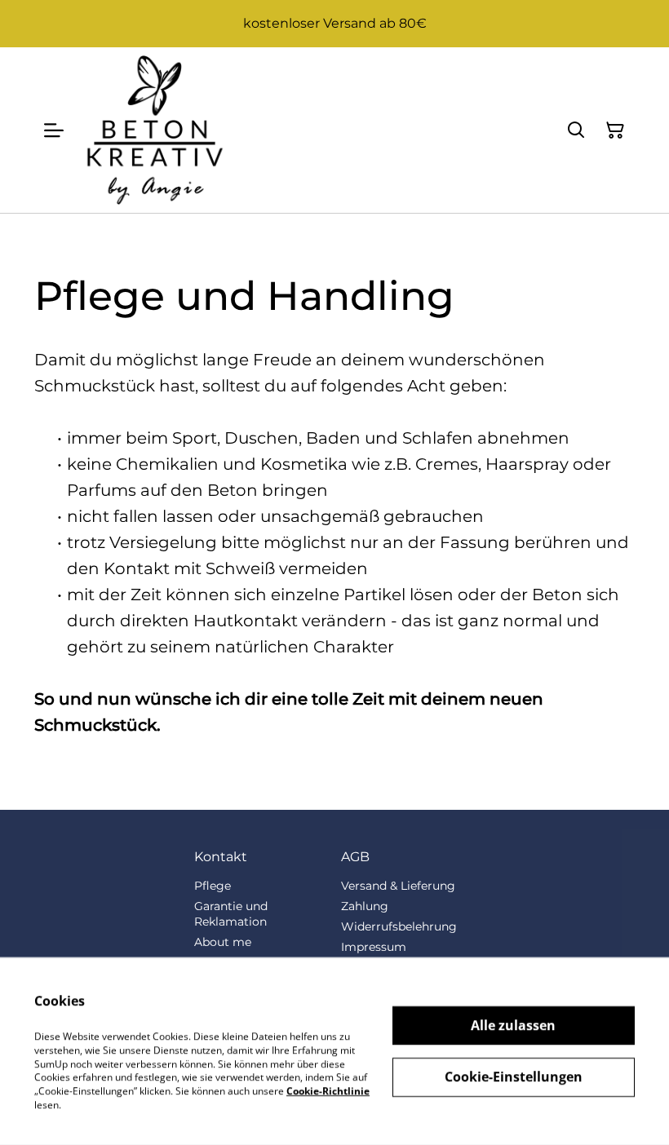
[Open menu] (53, 130)
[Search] (576, 130)
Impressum (373, 946)
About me (222, 942)
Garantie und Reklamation (231, 914)
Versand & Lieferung (398, 885)
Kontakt (220, 856)
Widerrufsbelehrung (399, 926)
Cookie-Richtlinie (328, 1091)
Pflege (212, 885)
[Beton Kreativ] (154, 130)
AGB (355, 856)
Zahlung (364, 906)
